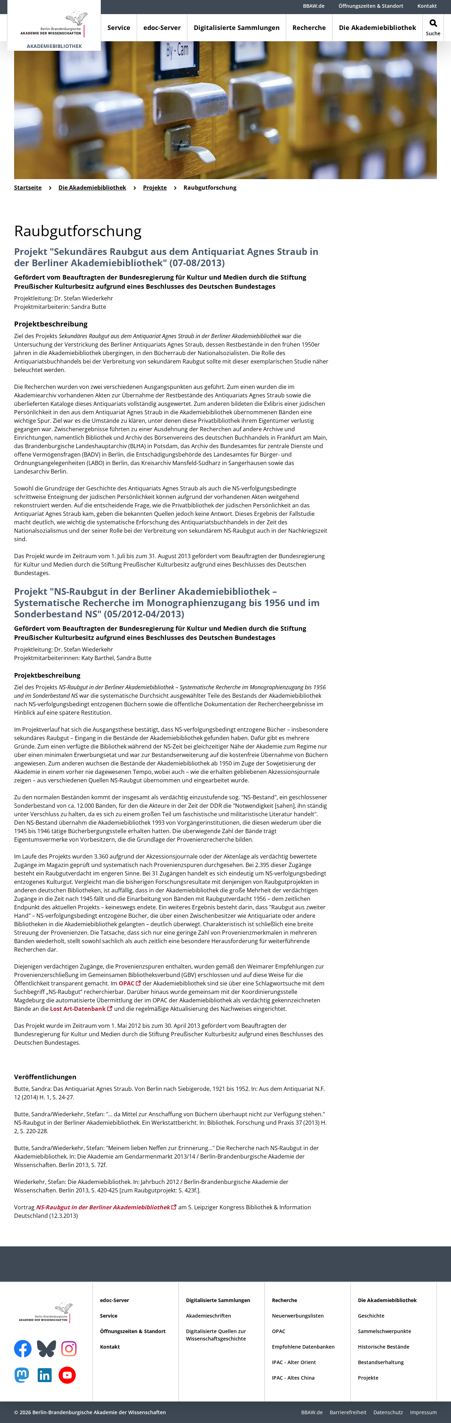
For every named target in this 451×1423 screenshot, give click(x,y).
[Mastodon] (24, 1378)
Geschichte (371, 1315)
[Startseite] (54, 20)
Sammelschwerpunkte (384, 1331)
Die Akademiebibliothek (377, 27)
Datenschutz (388, 1412)
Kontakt (427, 5)
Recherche (309, 27)
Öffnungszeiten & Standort (371, 5)
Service (118, 27)
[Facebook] (24, 1344)
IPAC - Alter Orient (294, 1362)
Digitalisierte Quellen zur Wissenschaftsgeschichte (216, 1335)
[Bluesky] (48, 1344)
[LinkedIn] (46, 1378)
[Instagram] (70, 1348)
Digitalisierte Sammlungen (237, 27)
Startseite (28, 187)
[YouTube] (69, 1378)
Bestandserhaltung (381, 1362)
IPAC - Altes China (293, 1377)
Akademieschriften (208, 1315)
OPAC (127, 983)
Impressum (423, 1412)
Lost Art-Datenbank (78, 1009)
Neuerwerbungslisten (298, 1315)
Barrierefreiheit (348, 1412)
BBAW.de (314, 5)
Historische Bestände (383, 1346)
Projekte (155, 187)
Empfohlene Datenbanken (303, 1346)
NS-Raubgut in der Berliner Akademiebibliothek (103, 1207)
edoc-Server (162, 27)
